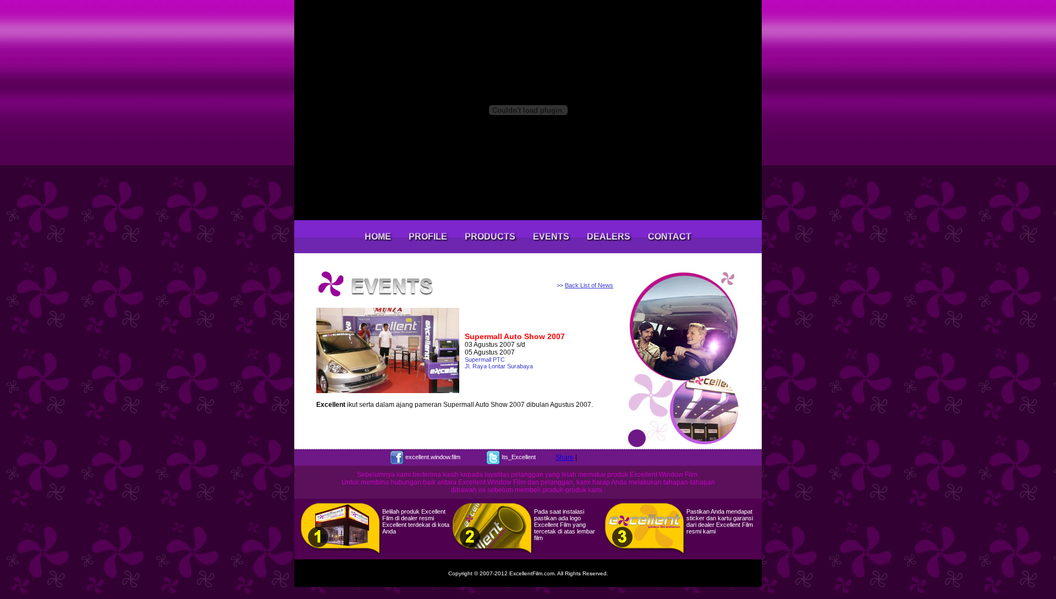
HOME (378, 236)
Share (565, 457)
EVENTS (551, 236)
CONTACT (669, 236)
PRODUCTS (490, 236)
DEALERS (608, 236)
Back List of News (589, 285)
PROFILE (428, 236)
